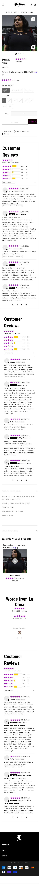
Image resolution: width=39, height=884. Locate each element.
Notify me (32, 121)
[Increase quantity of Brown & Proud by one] (35, 114)
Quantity (5, 114)
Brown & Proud (15, 575)
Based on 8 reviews (10, 162)
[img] (14, 189)
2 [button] (17, 305)
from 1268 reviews (19, 611)
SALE (15, 12)
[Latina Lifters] (19, 4)
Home (8, 12)
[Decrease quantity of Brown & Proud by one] (13, 114)
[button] (21, 59)
